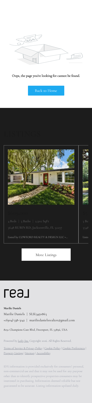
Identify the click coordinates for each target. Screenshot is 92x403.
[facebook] (6, 393)
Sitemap (29, 353)
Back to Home (46, 90)
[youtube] (45, 393)
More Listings (46, 254)
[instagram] (35, 393)
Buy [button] (40, 10)
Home (24, 10)
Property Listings (13, 353)
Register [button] (73, 10)
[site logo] (19, 301)
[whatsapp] (65, 393)
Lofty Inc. (23, 341)
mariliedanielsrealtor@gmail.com (52, 320)
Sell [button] (54, 10)
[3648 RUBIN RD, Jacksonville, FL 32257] (41, 203)
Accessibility (43, 353)
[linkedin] (15, 393)
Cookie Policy (52, 348)
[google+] (55, 393)
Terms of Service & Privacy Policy (23, 348)
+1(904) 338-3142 (14, 320)
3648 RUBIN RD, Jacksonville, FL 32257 (35, 227)
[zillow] (25, 393)
